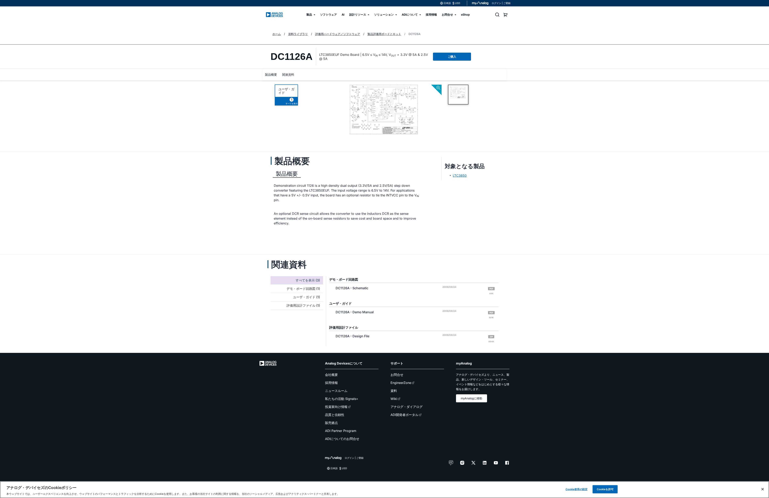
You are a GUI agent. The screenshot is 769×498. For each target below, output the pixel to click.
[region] (384, 489)
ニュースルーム (336, 391)
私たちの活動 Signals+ (341, 399)
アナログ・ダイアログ (407, 407)
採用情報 (331, 383)
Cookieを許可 (605, 489)
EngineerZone (401, 383)
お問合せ (397, 375)
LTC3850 (460, 176)
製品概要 (271, 74)
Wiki (394, 399)
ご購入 (452, 56)
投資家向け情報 (336, 407)
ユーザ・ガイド (286, 90)
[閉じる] (762, 489)
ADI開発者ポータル (404, 415)
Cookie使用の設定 (577, 489)
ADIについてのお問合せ (342, 439)
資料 (394, 391)
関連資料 (288, 74)
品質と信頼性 (334, 415)
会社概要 (331, 375)
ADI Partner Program (340, 431)
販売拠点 (331, 423)
